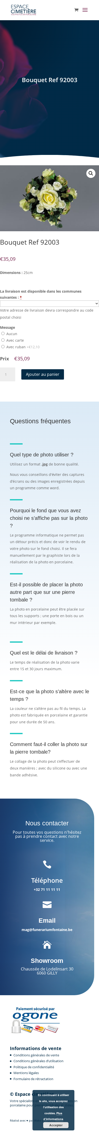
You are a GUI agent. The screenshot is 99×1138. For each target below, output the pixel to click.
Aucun (11, 333)
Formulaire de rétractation (33, 1079)
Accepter (56, 1125)
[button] (90, 173)
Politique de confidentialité (33, 1067)
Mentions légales (26, 1073)
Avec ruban (22, 346)
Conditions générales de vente (36, 1055)
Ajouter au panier (42, 374)
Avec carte (14, 340)
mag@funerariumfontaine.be (47, 929)
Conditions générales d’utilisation (38, 1061)
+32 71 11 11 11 (47, 889)
